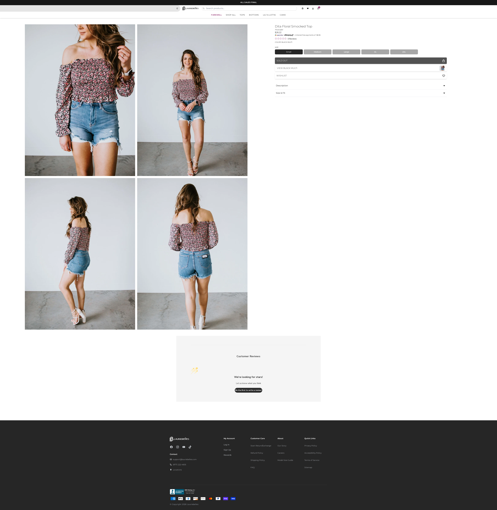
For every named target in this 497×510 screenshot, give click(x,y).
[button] (318, 8)
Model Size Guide (285, 460)
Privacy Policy (310, 446)
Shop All (231, 15)
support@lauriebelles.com (185, 459)
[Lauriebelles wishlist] (307, 8)
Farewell (216, 15)
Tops (242, 15)
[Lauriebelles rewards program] (302, 8)
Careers (280, 453)
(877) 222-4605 (179, 464)
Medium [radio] (317, 52)
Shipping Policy (258, 460)
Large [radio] (346, 52)
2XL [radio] (404, 52)
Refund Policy (257, 453)
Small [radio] (288, 52)
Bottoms (254, 15)
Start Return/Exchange (261, 446)
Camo (283, 15)
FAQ (253, 467)
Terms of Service (311, 460)
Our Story (281, 446)
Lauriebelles (192, 504)
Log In (226, 444)
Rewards (227, 455)
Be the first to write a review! (248, 390)
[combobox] (249, 8)
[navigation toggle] (178, 8)
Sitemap (308, 467)
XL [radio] (375, 52)
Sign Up (227, 450)
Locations (177, 470)
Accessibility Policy (312, 453)
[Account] (313, 8)
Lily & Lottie (269, 15)
